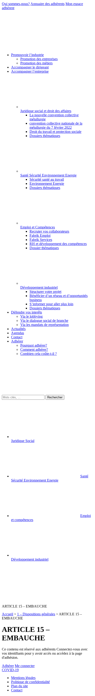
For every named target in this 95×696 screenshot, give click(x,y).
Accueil (7, 614)
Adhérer (8, 666)
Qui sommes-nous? (16, 4)
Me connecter (25, 666)
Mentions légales (23, 678)
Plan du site (19, 686)
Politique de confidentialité (30, 682)
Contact (16, 690)
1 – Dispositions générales (36, 614)
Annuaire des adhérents (47, 4)
